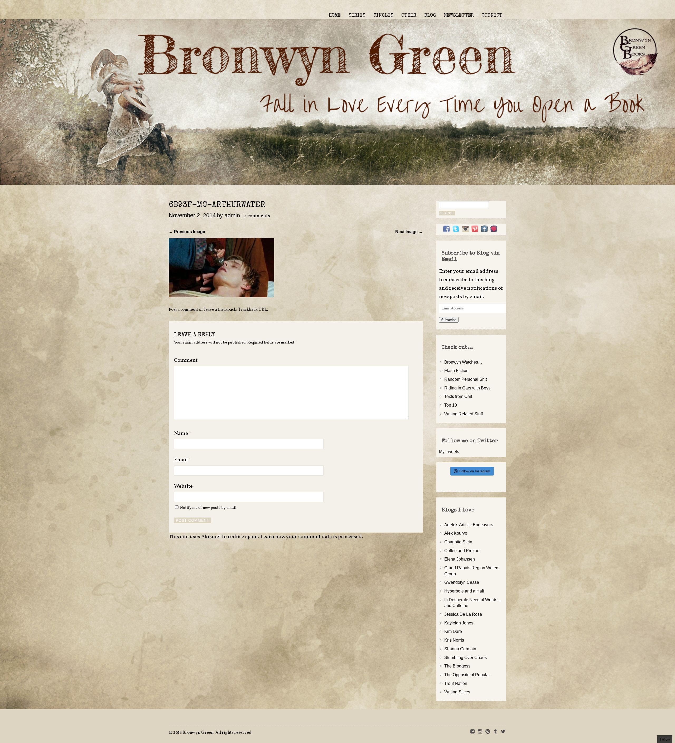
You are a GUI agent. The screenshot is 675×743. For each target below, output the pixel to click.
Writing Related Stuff (463, 413)
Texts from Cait (458, 396)
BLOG (430, 15)
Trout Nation (455, 683)
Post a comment (183, 310)
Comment (185, 360)
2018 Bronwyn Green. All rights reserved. (213, 733)
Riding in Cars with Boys (467, 387)
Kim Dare (453, 631)
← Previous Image (187, 231)
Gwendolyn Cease (461, 582)
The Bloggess (457, 666)
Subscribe (448, 320)
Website (183, 486)
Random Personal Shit (465, 379)
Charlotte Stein (458, 541)
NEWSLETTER (459, 15)
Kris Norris (454, 640)
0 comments (256, 216)
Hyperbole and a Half (464, 591)
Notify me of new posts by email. (208, 507)
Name (182, 433)
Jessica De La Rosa (463, 614)
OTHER (408, 15)
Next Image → (409, 231)
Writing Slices (457, 691)
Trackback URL (252, 310)
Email (182, 460)
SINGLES (383, 15)
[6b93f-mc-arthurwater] (221, 295)
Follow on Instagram (474, 471)
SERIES (357, 15)
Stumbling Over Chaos (465, 657)
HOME (335, 15)
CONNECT (492, 15)
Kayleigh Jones (458, 622)
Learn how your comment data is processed (311, 536)
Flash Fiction (456, 370)
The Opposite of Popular (467, 674)
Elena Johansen (459, 559)
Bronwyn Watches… (463, 362)
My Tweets (449, 451)
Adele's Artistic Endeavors (468, 524)
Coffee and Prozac (461, 550)
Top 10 (450, 405)
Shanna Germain (460, 648)
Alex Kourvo (455, 533)
